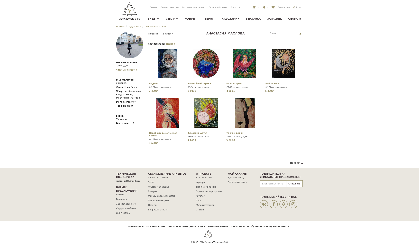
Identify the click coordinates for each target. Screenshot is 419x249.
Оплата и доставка (158, 186)
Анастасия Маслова (155, 26)
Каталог (200, 196)
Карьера (200, 182)
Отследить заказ (237, 182)
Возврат (152, 191)
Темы (209, 18)
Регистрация (284, 7)
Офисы (120, 194)
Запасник (274, 18)
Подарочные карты (158, 200)
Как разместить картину (193, 7)
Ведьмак (154, 83)
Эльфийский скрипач (200, 83)
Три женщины (234, 133)
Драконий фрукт (198, 133)
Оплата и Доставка (218, 7)
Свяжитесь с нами (158, 177)
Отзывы (152, 205)
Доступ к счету (236, 177)
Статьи (200, 209)
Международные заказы (161, 196)
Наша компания (204, 177)
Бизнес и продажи (206, 186)
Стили (171, 18)
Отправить (294, 183)
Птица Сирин (234, 83)
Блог (198, 200)
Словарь (294, 18)
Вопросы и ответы (158, 209)
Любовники (272, 83)
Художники (230, 18)
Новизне (171, 43)
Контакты (235, 7)
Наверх (295, 163)
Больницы (121, 199)
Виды (152, 18)
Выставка (253, 18)
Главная (153, 7)
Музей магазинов (205, 205)
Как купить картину (170, 7)
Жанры (190, 18)
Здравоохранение (126, 203)
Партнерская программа (209, 191)
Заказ (151, 182)
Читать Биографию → (128, 69)
